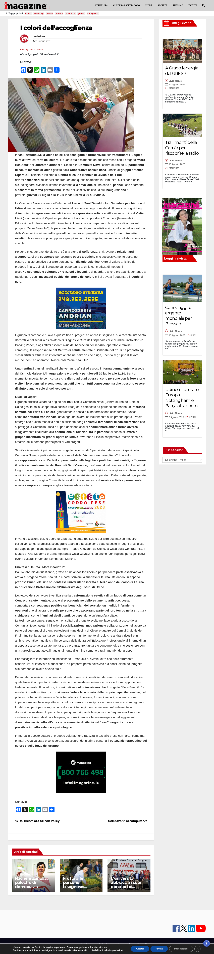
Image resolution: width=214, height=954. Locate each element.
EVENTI (192, 5)
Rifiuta (159, 948)
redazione (39, 36)
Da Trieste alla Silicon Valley (39, 821)
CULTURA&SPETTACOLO (126, 5)
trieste (49, 13)
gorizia (81, 13)
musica (59, 13)
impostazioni (116, 950)
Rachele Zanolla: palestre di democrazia (31, 882)
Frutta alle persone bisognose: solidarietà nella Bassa (78, 886)
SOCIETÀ (163, 5)
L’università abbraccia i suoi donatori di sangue (126, 884)
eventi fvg (38, 13)
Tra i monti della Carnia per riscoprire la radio (181, 148)
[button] (203, 5)
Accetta (140, 948)
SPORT (148, 5)
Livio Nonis (175, 81)
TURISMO (178, 5)
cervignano (92, 13)
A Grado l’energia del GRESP (181, 70)
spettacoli (70, 13)
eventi (28, 13)
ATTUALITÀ (101, 5)
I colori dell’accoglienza (56, 28)
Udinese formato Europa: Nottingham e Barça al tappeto (182, 398)
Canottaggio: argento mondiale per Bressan (178, 315)
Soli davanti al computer (126, 821)
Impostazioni (181, 948)
